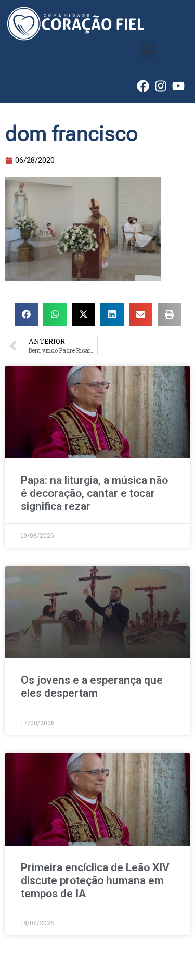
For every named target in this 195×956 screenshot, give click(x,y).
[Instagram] (160, 86)
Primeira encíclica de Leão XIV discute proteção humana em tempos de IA (95, 880)
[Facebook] (143, 86)
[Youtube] (178, 86)
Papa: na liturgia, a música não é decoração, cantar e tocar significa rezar (94, 493)
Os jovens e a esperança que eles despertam (92, 686)
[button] (148, 50)
